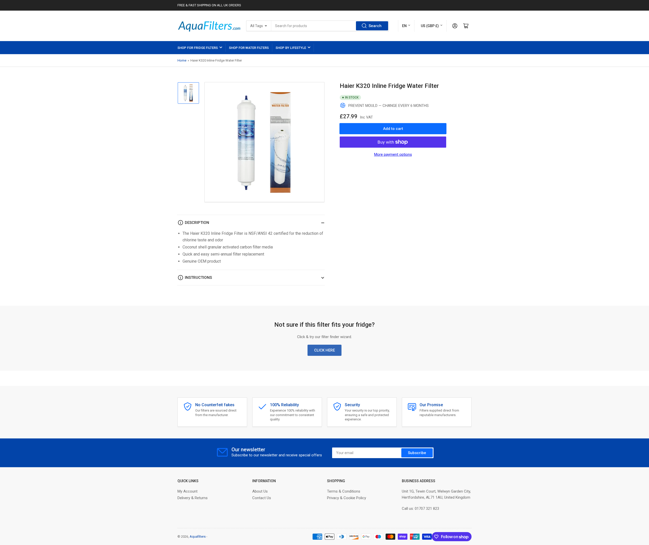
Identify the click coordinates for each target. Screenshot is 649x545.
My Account (187, 491)
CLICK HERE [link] (324, 350)
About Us (260, 491)
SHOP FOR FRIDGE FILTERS (197, 48)
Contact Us (261, 498)
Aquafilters (198, 536)
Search (375, 26)
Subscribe (417, 453)
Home (181, 60)
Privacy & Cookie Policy (346, 498)
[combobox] (330, 26)
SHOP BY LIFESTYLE (291, 48)
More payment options (393, 154)
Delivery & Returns (192, 498)
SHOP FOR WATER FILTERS (249, 48)
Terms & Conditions (343, 491)
